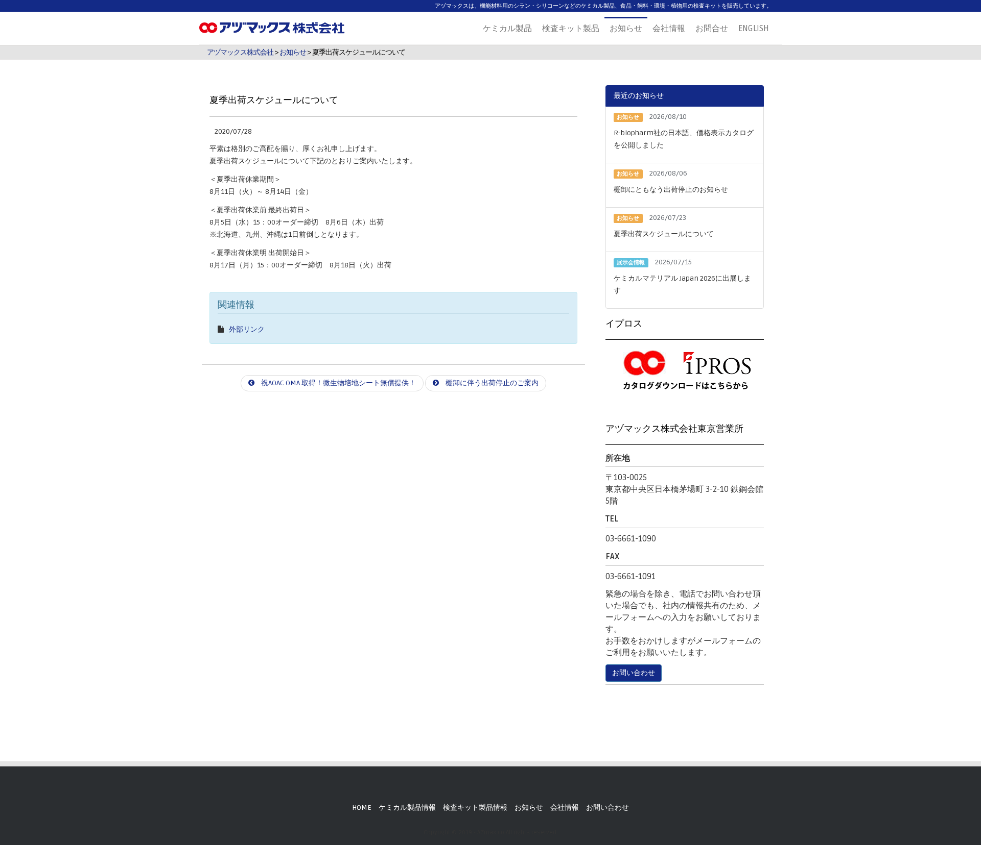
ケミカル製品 (507, 28)
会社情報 (668, 28)
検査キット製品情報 (475, 807)
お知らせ (626, 28)
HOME (361, 807)
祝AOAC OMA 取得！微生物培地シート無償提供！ (338, 383)
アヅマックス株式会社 (240, 52)
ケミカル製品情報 (407, 807)
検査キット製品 (570, 28)
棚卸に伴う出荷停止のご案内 (491, 383)
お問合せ (711, 28)
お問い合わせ (633, 672)
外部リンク (247, 329)
